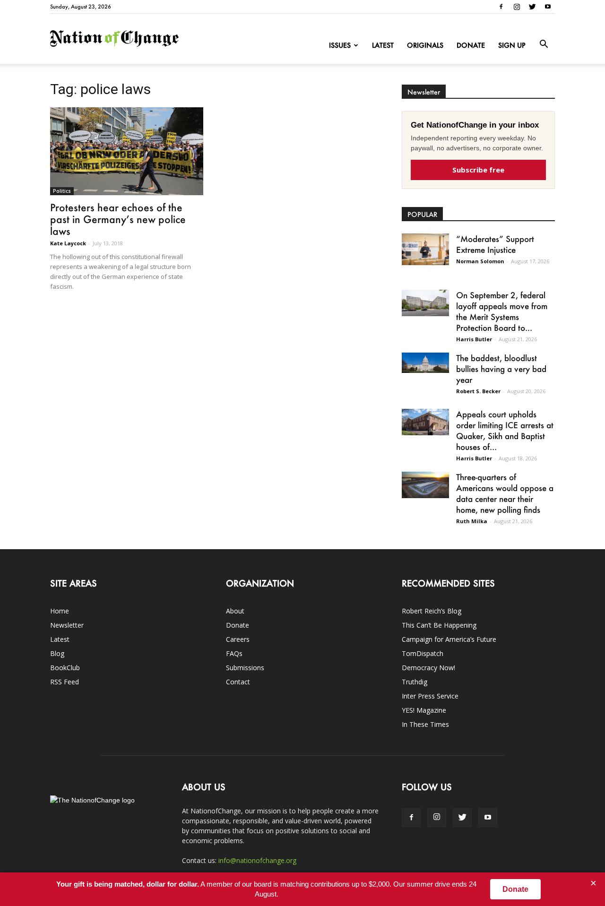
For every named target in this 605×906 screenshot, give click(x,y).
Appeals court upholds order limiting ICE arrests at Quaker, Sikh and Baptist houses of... (504, 430)
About (235, 610)
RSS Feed (64, 681)
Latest (383, 45)
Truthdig (414, 681)
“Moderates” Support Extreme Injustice (495, 244)
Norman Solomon (480, 261)
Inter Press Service (430, 695)
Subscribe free (478, 169)
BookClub (65, 667)
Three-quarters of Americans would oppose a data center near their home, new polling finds (504, 493)
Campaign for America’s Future (449, 639)
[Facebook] (501, 6)
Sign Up (512, 45)
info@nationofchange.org (257, 860)
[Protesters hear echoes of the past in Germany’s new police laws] (126, 151)
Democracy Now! (428, 667)
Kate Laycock (68, 243)
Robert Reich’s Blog (431, 610)
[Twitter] (532, 6)
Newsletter (67, 625)
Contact (238, 681)
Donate (471, 45)
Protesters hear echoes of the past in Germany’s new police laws (118, 219)
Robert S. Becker (478, 391)
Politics (62, 191)
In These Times (425, 724)
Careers (238, 639)
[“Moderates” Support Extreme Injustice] (425, 249)
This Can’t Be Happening (439, 625)
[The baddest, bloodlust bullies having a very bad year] (425, 363)
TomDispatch (422, 653)
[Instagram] (517, 6)
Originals (425, 45)
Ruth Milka (471, 521)
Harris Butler (474, 339)
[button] (543, 44)
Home (59, 610)
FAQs (234, 653)
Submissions (245, 667)
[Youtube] (548, 6)
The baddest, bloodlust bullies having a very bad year (501, 369)
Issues (340, 45)
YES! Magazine (424, 710)
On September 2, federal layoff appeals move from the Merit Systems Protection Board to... (501, 311)
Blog (57, 653)
